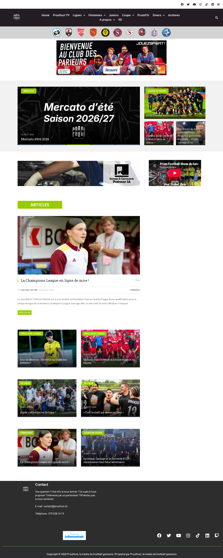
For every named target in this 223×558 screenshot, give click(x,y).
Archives (174, 15)
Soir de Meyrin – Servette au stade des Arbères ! (43, 361)
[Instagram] (200, 4)
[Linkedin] (212, 4)
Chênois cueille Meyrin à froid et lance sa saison (159, 139)
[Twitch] (218, 4)
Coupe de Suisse (157, 90)
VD (120, 19)
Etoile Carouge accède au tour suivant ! (167, 115)
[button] (39, 525)
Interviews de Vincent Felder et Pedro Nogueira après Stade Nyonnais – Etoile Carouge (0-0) (190, 135)
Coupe (126, 15)
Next (133, 114)
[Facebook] (182, 4)
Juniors (114, 15)
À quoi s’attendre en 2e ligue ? (38, 412)
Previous (24, 114)
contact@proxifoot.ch (56, 506)
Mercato (29, 90)
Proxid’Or (143, 15)
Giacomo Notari (29, 290)
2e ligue (25, 383)
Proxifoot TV (61, 15)
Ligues (77, 15)
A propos (106, 19)
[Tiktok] (206, 4)
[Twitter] (188, 4)
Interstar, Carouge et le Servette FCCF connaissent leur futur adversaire (106, 460)
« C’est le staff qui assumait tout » (103, 412)
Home (45, 15)
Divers (157, 15)
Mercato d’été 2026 (35, 139)
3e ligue (88, 383)
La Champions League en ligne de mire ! (55, 280)
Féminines (95, 15)
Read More (24, 312)
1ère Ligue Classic (31, 333)
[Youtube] (194, 4)
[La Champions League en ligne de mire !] (79, 245)
